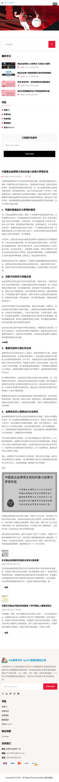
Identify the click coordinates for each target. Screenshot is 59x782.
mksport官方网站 (46, 777)
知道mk (7, 110)
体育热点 (7, 114)
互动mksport (9, 127)
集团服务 (7, 123)
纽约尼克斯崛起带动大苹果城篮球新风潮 (33, 91)
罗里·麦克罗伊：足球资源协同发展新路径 (33, 82)
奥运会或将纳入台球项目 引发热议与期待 (33, 64)
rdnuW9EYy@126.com (15, 753)
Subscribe (29, 154)
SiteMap (5, 736)
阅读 (6, 587)
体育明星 (7, 119)
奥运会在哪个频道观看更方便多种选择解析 (34, 73)
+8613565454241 (13, 757)
